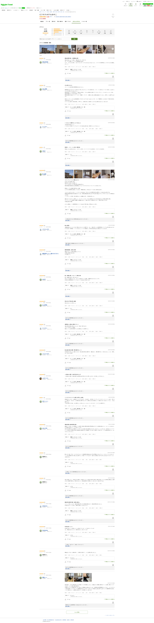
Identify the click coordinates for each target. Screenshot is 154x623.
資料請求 (72, 619)
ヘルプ (123, 1)
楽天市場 (144, 1)
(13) (60, 21)
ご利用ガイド (128, 1)
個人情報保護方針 (50, 619)
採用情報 (64, 619)
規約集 (68, 619)
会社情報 (44, 619)
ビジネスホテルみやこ (48, 14)
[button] (47, 49)
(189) (76, 21)
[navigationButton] (113, 49)
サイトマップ (133, 1)
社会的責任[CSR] (58, 619)
